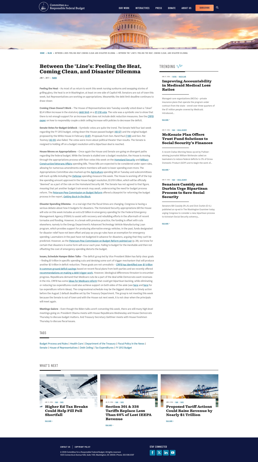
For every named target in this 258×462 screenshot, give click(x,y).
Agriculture (97, 172)
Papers (174, 77)
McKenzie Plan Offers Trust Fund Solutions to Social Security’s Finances (187, 138)
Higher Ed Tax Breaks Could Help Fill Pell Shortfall (66, 410)
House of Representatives (64, 347)
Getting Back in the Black (76, 196)
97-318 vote (101, 112)
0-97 (88, 136)
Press (158, 8)
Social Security (182, 130)
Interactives (142, 8)
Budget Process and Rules (54, 343)
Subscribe (205, 7)
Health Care (76, 343)
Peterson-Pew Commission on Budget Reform (77, 192)
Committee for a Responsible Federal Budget (62, 6)
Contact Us (65, 447)
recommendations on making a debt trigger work (66, 272)
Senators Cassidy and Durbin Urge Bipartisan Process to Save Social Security (184, 190)
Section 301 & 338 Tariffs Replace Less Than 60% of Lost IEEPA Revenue (128, 413)
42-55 (52, 140)
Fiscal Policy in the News (131, 343)
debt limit (84, 112)
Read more (165, 120)
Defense (76, 176)
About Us (186, 8)
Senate (43, 347)
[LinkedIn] (166, 453)
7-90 (128, 136)
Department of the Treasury (100, 343)
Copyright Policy (82, 447)
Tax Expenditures (104, 347)
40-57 (118, 131)
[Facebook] (152, 453)
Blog (50, 53)
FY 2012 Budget (124, 347)
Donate (172, 8)
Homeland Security (124, 159)
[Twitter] (159, 453)
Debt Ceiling (86, 347)
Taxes (54, 78)
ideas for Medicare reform (83, 281)
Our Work (124, 8)
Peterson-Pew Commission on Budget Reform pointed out (100, 240)
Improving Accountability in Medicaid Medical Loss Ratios (187, 85)
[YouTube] (172, 453)
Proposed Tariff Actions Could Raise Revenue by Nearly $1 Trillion (189, 410)
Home (42, 53)
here (135, 285)
